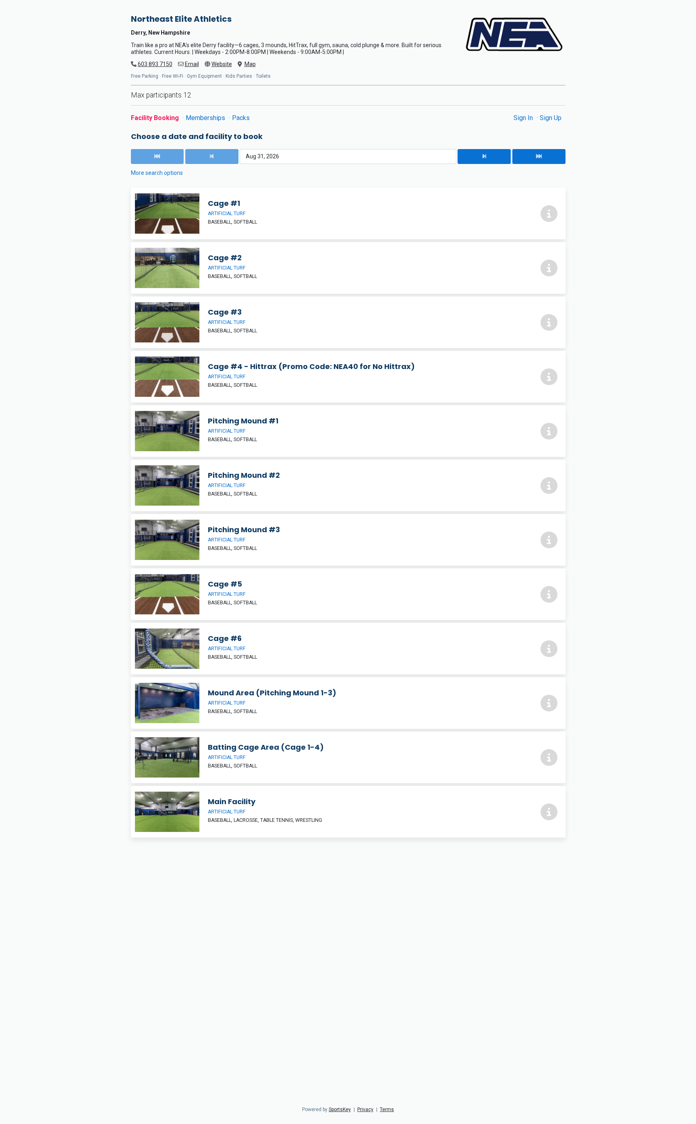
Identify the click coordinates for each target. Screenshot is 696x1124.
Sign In (524, 118)
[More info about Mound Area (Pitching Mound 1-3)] (549, 703)
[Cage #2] (348, 268)
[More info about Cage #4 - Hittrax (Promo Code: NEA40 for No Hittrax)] (549, 376)
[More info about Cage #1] (549, 213)
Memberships (206, 118)
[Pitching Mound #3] (348, 540)
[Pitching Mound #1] (348, 431)
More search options (157, 173)
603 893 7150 (155, 64)
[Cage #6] (348, 648)
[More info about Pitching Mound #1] (549, 431)
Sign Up (550, 118)
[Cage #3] (348, 322)
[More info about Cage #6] (549, 648)
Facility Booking (155, 118)
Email (192, 64)
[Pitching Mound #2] (348, 485)
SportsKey (340, 1109)
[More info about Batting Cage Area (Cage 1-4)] (549, 757)
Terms (387, 1109)
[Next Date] (484, 156)
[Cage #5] (348, 594)
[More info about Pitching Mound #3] (549, 540)
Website (221, 64)
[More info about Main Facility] (549, 812)
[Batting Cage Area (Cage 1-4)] (348, 757)
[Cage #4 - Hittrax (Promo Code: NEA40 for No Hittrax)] (348, 376)
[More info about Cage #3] (549, 322)
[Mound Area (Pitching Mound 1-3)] (348, 703)
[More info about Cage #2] (549, 268)
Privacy (365, 1109)
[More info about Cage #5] (549, 594)
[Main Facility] (348, 812)
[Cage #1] (348, 213)
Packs (241, 118)
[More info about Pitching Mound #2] (549, 485)
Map (250, 64)
